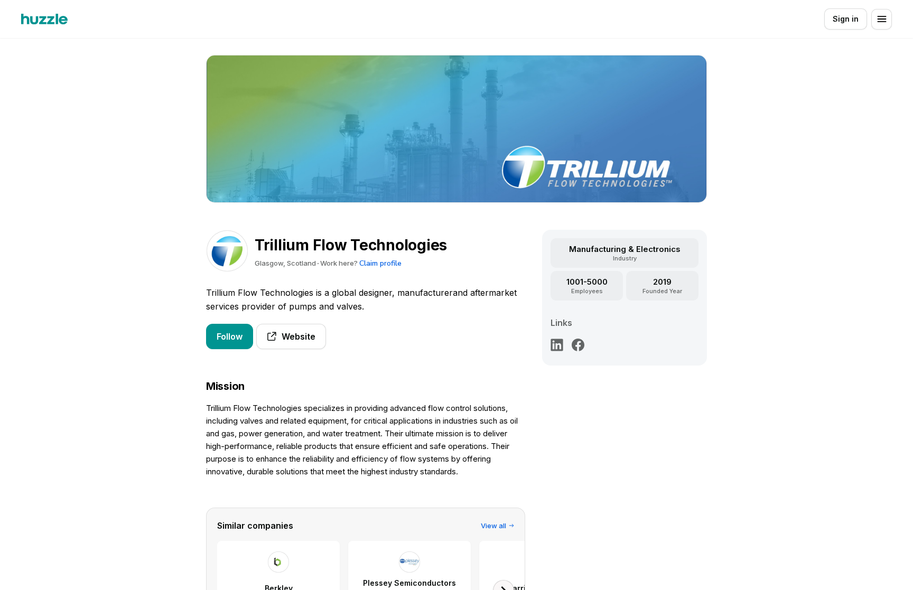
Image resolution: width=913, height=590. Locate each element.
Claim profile (380, 263)
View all (493, 525)
